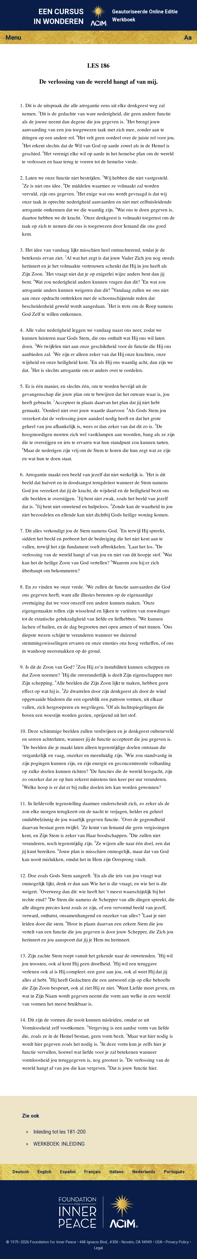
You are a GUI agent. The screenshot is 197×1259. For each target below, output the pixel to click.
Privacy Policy (177, 1242)
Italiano (117, 1171)
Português (174, 1171)
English (44, 1171)
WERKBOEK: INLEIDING (59, 1144)
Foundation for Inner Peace (53, 1242)
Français (92, 1171)
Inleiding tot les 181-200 (59, 1132)
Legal (98, 1248)
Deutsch (21, 1171)
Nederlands (143, 1171)
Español (67, 1171)
